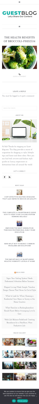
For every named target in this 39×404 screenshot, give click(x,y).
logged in (16, 96)
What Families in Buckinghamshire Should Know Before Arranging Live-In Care (19, 311)
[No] (36, 396)
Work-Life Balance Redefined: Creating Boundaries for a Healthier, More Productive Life (19, 323)
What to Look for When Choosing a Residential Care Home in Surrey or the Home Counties (19, 299)
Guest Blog (19, 14)
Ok (14, 401)
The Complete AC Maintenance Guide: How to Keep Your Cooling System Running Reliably (19, 214)
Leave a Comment (19, 76)
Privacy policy (22, 401)
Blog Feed (20, 272)
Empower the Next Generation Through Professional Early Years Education (19, 230)
